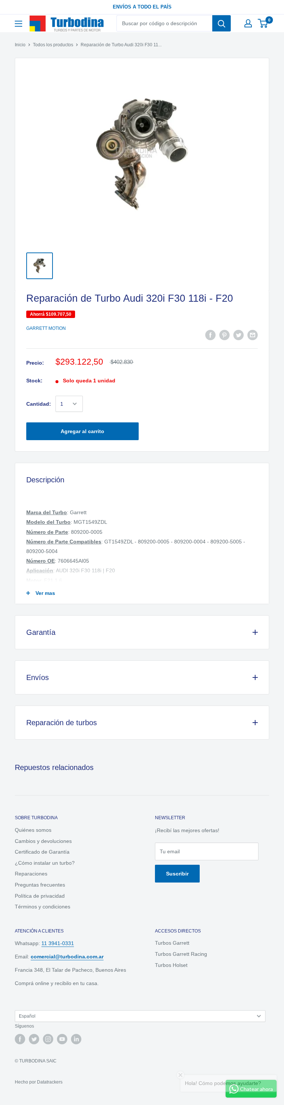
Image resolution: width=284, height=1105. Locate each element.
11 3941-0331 (57, 943)
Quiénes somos (33, 830)
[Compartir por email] (252, 335)
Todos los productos (53, 44)
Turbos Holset (171, 965)
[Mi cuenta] (248, 23)
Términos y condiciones (42, 907)
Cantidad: (38, 404)
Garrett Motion (46, 328)
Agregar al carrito (82, 431)
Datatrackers (49, 1082)
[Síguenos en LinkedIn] (76, 1039)
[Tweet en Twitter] (238, 335)
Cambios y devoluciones (43, 841)
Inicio (20, 44)
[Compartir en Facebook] (210, 335)
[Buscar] (221, 23)
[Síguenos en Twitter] (34, 1039)
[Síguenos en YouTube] (62, 1039)
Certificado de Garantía (42, 852)
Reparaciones (31, 874)
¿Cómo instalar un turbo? (45, 863)
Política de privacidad (40, 896)
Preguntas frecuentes (40, 885)
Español (27, 1016)
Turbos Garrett (172, 943)
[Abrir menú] (18, 24)
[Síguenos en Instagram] (48, 1039)
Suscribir (177, 874)
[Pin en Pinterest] (224, 335)
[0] (263, 23)
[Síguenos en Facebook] (20, 1039)
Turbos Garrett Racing (181, 954)
